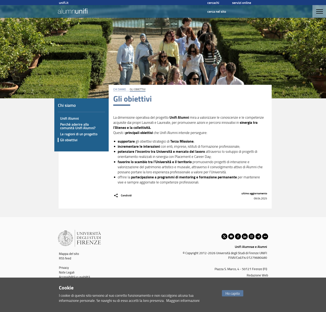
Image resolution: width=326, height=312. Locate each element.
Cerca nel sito (216, 11)
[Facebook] (238, 236)
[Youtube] (231, 236)
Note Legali (66, 272)
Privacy (64, 267)
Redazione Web (257, 275)
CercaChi (213, 2)
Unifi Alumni (69, 118)
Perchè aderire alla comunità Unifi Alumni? (77, 126)
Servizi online (241, 2)
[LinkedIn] (245, 236)
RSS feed (65, 258)
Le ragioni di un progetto (78, 133)
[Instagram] (252, 236)
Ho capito (232, 293)
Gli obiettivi (68, 139)
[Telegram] (258, 236)
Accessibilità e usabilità (74, 277)
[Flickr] (265, 236)
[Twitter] (224, 236)
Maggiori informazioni (183, 300)
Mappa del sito (69, 253)
